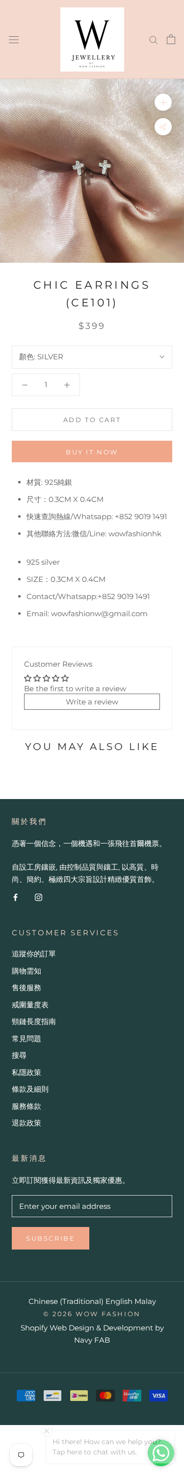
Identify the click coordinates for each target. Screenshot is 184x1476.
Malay (145, 1301)
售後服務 (26, 987)
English (118, 1301)
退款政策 (26, 1122)
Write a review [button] (92, 701)
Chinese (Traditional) (66, 1301)
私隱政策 (26, 1072)
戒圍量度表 (30, 1004)
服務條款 (26, 1106)
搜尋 (19, 1055)
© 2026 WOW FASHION (92, 1314)
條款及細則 (30, 1089)
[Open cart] (171, 39)
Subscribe (50, 1238)
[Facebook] (15, 897)
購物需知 (26, 971)
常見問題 (26, 1038)
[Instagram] (38, 897)
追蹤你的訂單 (34, 953)
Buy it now (92, 452)
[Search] (153, 39)
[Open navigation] (14, 39)
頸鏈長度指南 (34, 1021)
